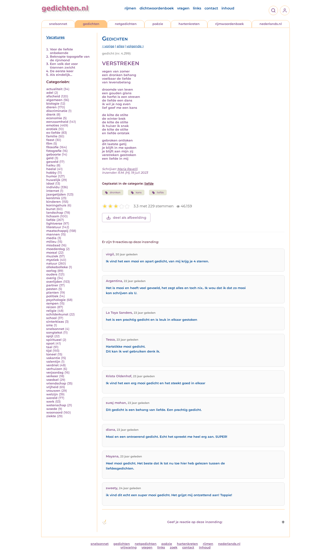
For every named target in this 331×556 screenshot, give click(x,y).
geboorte (53, 154)
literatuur (53, 227)
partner (52, 285)
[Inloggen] (285, 10)
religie (51, 311)
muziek (52, 256)
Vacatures (55, 37)
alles (120, 46)
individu (53, 187)
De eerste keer (61, 71)
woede (51, 409)
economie (54, 118)
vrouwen (53, 390)
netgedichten (126, 24)
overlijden (54, 281)
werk (50, 401)
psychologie (56, 300)
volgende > (135, 46)
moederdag (55, 249)
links (197, 8)
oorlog (51, 271)
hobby (51, 172)
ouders (51, 274)
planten (52, 292)
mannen (53, 234)
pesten (51, 289)
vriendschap (56, 383)
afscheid (53, 96)
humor (51, 176)
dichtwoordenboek (157, 8)
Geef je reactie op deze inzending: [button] (194, 522)
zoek (173, 547)
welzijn (52, 394)
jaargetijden (56, 194)
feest (50, 140)
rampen (52, 303)
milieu (51, 241)
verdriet (52, 365)
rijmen (130, 8)
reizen (51, 307)
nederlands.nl (271, 24)
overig (51, 278)
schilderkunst (57, 314)
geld (50, 158)
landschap (54, 212)
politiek (52, 296)
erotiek (51, 129)
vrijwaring (128, 547)
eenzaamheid (57, 122)
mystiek (52, 260)
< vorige (108, 46)
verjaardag (54, 372)
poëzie (157, 24)
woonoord (54, 412)
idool (50, 183)
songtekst (54, 332)
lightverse (54, 223)
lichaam (52, 216)
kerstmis (53, 198)
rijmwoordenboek (229, 24)
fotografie (54, 151)
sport (50, 343)
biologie (52, 103)
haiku (50, 165)
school (51, 318)
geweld (52, 162)
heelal (51, 169)
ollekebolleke (57, 267)
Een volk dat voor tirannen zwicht (64, 65)
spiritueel (54, 340)
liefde (50, 220)
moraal (51, 252)
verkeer (52, 376)
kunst (50, 209)
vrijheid (52, 387)
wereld (51, 398)
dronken (115, 192)
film (49, 143)
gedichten (91, 24)
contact (211, 8)
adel (49, 92)
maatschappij (57, 231)
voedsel (52, 380)
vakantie (53, 358)
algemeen (54, 100)
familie (51, 136)
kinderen (53, 202)
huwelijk (53, 180)
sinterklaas (55, 321)
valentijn (53, 361)
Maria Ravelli (127, 169)
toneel (51, 354)
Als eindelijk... (61, 75)
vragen (183, 8)
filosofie (52, 147)
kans (139, 192)
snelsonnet (58, 24)
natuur (51, 263)
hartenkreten (189, 24)
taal (49, 347)
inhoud (227, 8)
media (51, 238)
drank (50, 114)
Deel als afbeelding (129, 217)
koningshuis (56, 205)
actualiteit (54, 89)
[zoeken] (273, 10)
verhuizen (54, 369)
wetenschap (56, 405)
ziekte (51, 416)
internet (52, 191)
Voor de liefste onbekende (61, 51)
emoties (52, 125)
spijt (49, 336)
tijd (49, 350)
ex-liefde (53, 132)
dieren (51, 107)
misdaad (53, 245)
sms (49, 325)
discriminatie (56, 111)
